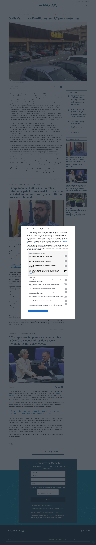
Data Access (48, 316)
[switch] (65, 256)
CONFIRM (37, 311)
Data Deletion (40, 316)
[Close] (72, 229)
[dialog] (48, 272)
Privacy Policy (56, 316)
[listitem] (48, 253)
